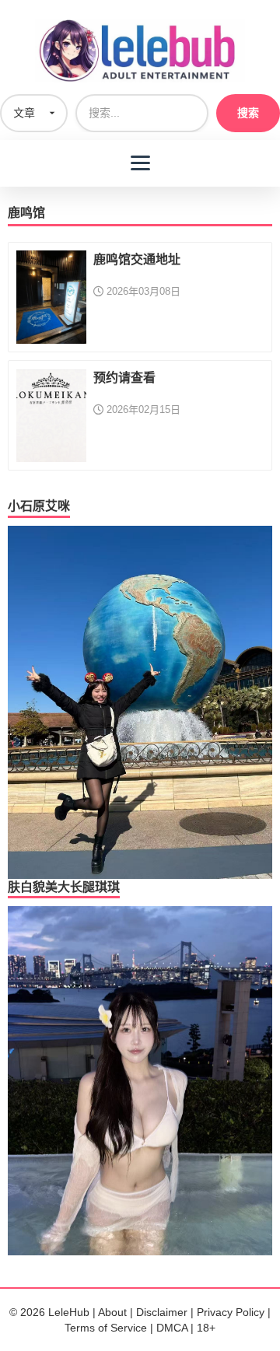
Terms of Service (106, 1327)
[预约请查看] (51, 414)
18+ (206, 1327)
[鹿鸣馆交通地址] (51, 296)
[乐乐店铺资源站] (140, 51)
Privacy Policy (230, 1312)
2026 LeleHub (54, 1312)
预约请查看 (124, 377)
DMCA (171, 1327)
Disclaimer (161, 1312)
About (112, 1312)
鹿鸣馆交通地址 (136, 259)
